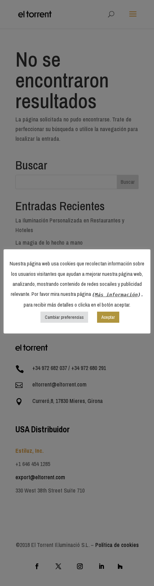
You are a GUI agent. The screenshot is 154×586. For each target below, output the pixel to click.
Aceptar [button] (108, 317)
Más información (116, 294)
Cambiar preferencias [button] (64, 317)
